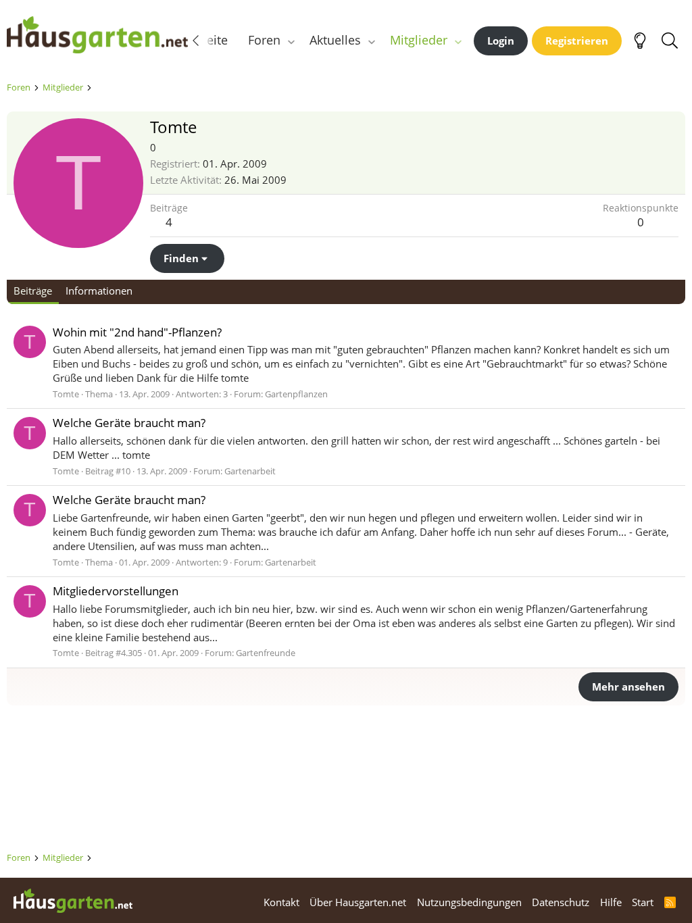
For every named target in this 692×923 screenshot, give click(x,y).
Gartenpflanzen (296, 394)
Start (642, 902)
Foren (264, 40)
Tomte (66, 394)
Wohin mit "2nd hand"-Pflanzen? (137, 332)
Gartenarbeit (250, 471)
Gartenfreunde (265, 653)
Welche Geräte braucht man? (129, 422)
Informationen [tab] (99, 290)
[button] (291, 40)
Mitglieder (418, 40)
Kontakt (281, 902)
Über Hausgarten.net (358, 902)
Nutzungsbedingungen (469, 902)
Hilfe (611, 902)
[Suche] (669, 40)
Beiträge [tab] (33, 290)
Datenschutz (560, 902)
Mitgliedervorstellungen (115, 591)
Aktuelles (335, 40)
